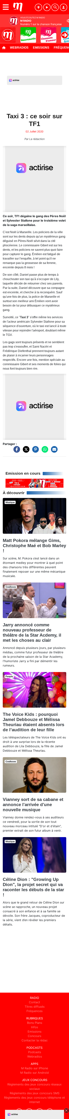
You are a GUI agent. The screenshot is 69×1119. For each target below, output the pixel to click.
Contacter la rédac (35, 1040)
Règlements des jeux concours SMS (34, 1093)
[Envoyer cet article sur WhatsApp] (44, 451)
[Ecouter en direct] (47, 7)
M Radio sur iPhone (34, 1068)
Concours (34, 1036)
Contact (34, 1002)
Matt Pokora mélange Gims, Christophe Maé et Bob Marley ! (34, 545)
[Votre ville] (38, 7)
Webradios (19, 47)
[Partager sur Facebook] (16, 451)
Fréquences (34, 1011)
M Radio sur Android (34, 1072)
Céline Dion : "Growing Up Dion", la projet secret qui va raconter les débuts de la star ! (33, 887)
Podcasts (34, 1052)
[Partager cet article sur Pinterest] (34, 451)
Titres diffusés (35, 1006)
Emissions (41, 47)
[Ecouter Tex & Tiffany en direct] (34, 483)
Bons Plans (34, 1023)
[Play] (5, 32)
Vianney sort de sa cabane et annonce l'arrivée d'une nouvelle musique (33, 804)
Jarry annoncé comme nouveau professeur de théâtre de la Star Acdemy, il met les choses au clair (32, 632)
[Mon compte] (63, 7)
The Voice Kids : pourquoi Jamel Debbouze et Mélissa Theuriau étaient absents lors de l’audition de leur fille (33, 722)
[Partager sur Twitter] (25, 451)
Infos (34, 1027)
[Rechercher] (55, 7)
